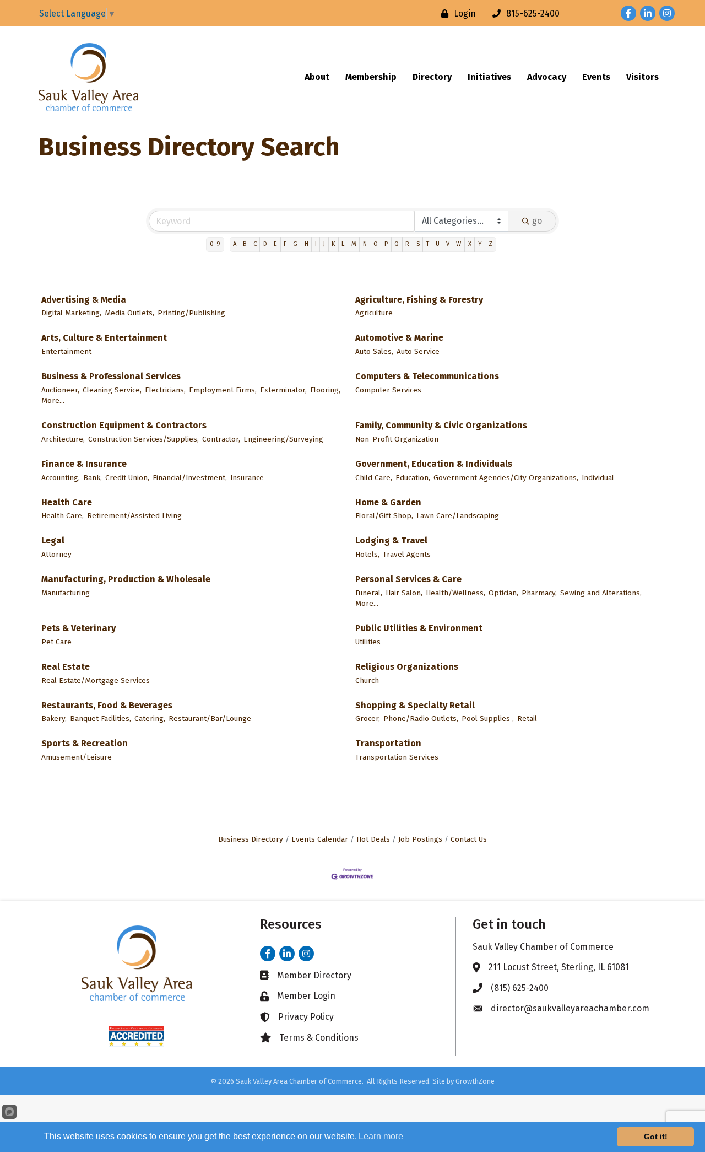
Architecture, (63, 439)
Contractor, (221, 439)
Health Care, (62, 515)
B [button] (244, 243)
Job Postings (420, 839)
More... (52, 400)
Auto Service (418, 351)
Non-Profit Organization (396, 439)
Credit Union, (127, 477)
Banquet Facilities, (100, 718)
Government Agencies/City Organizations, (505, 477)
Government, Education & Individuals (433, 464)
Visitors (642, 77)
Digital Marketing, (71, 312)
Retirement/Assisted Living (134, 515)
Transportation (388, 743)
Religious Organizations (406, 666)
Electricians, (165, 390)
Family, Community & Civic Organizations (441, 425)
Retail (527, 718)
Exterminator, (283, 390)
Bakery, (54, 718)
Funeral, (368, 592)
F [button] (285, 243)
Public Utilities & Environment (418, 628)
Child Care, (373, 477)
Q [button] (396, 243)
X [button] (469, 243)
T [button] (427, 243)
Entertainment (66, 351)
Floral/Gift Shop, (384, 515)
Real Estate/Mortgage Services (95, 680)
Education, (412, 477)
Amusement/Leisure (76, 757)
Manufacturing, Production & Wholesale (125, 579)
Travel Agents (407, 554)
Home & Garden (388, 502)
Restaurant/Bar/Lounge (210, 718)
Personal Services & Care (408, 579)
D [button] (265, 243)
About (317, 77)
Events (596, 77)
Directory (432, 77)
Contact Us (469, 839)
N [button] (365, 243)
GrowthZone (475, 1081)
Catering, (149, 718)
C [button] (255, 243)
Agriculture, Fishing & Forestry (419, 299)
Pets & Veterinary (78, 628)
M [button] (353, 243)
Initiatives (489, 77)
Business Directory (250, 839)
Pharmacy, (539, 592)
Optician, (503, 592)
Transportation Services (396, 757)
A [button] (234, 243)
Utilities (368, 642)
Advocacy (546, 77)
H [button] (306, 243)
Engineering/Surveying (283, 439)
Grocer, (367, 718)
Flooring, (325, 390)
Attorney (56, 554)
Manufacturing (65, 592)
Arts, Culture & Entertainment (104, 337)
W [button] (458, 243)
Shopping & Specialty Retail (415, 705)
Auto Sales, (374, 351)
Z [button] (490, 243)
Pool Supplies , (488, 718)
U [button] (438, 243)
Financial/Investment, (190, 477)
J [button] (324, 243)
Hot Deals (373, 839)
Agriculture (374, 312)
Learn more (381, 1136)
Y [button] (480, 243)
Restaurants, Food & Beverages (106, 705)
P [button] (386, 243)
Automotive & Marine (399, 337)
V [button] (447, 243)
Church (367, 680)
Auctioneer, (60, 390)
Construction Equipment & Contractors (124, 425)
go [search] (537, 221)
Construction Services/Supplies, (143, 439)
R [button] (407, 243)
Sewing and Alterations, (601, 592)
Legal (52, 540)
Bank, (92, 477)
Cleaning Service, (112, 390)
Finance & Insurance (84, 464)
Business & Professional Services (111, 376)
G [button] (295, 243)
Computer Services (388, 390)
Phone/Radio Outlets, (420, 718)
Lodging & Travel (391, 540)
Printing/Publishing (191, 312)
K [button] (333, 243)
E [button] (275, 243)
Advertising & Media (83, 299)
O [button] (375, 243)
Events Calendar (319, 839)
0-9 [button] (215, 243)
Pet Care (56, 642)
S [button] (418, 243)
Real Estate (65, 666)
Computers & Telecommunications (427, 376)
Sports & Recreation (84, 743)
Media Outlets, (129, 312)
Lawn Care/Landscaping (457, 515)
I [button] (316, 243)
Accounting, (60, 477)
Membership (371, 77)
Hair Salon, (404, 592)
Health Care (66, 502)
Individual (598, 477)
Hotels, (367, 554)
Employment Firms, (223, 390)
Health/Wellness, (455, 592)
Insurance (247, 477)
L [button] (342, 243)
